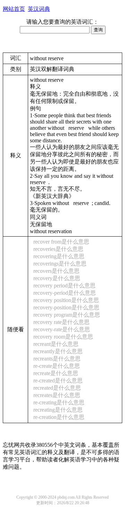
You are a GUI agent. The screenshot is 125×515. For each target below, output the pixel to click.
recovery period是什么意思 (64, 285)
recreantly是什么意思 (58, 351)
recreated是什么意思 (57, 388)
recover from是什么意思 (61, 242)
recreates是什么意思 (56, 395)
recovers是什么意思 (56, 271)
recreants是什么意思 (57, 359)
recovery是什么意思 (56, 278)
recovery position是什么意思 (66, 300)
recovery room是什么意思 (63, 337)
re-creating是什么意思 (58, 402)
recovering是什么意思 (58, 256)
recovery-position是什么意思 (66, 307)
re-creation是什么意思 (58, 417)
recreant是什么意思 (55, 344)
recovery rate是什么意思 (61, 322)
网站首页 (14, 9)
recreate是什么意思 (55, 373)
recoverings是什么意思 (59, 264)
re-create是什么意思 (56, 366)
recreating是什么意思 (58, 410)
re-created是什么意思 (58, 380)
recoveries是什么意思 (58, 249)
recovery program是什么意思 (66, 315)
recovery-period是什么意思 (64, 293)
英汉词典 (39, 9)
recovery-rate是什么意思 (61, 329)
